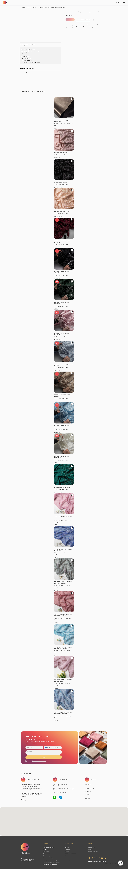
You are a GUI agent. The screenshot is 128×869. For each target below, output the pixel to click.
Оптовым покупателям (70, 853)
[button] (112, 2)
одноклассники (89, 788)
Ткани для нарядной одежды (50, 864)
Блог (66, 858)
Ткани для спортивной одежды (50, 860)
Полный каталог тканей (48, 847)
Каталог (29, 7)
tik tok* (87, 795)
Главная (23, 7)
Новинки (45, 849)
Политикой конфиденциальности (39, 760)
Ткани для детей (47, 853)
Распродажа (46, 851)
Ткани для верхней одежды (49, 856)
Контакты (67, 860)
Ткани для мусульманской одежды (51, 862)
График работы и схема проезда (30, 800)
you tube (87, 798)
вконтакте (88, 784)
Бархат (34, 7)
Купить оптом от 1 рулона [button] (83, 19)
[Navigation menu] (124, 2)
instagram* (88, 791)
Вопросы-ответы (69, 856)
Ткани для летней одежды (49, 858)
